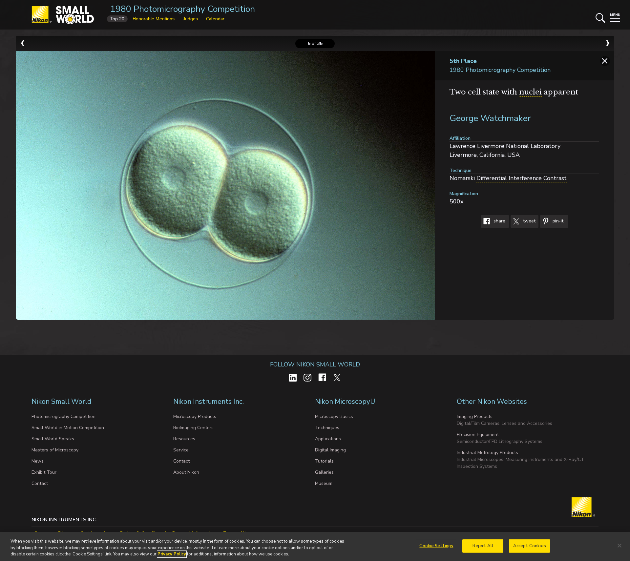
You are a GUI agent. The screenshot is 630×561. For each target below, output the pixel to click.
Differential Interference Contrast (521, 178)
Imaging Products (475, 416)
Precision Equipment (478, 434)
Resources (184, 439)
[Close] (619, 545)
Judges (190, 18)
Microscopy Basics (334, 416)
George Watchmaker (490, 118)
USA (513, 155)
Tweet (529, 221)
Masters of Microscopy (55, 450)
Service (181, 450)
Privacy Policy (172, 554)
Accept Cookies (529, 546)
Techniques (327, 428)
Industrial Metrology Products (487, 452)
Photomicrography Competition (63, 416)
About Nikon (186, 472)
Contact (40, 483)
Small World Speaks (53, 439)
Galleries (324, 472)
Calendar (215, 19)
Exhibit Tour (44, 472)
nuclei (530, 92)
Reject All (482, 546)
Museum (323, 483)
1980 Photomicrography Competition (182, 9)
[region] (315, 546)
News (38, 461)
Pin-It (557, 221)
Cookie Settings (436, 546)
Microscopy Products (194, 416)
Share (498, 221)
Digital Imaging (330, 450)
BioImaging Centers (193, 428)
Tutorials (324, 461)
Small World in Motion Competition (68, 428)
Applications (328, 439)
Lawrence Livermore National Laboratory (505, 146)
